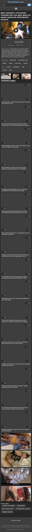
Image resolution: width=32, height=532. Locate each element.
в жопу (8, 67)
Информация (10, 45)
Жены (11, 63)
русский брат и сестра (23, 508)
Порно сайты (22, 529)
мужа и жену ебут (7, 508)
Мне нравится (8, 42)
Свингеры (13, 60)
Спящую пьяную (7, 512)
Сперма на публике (8, 505)
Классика (18, 63)
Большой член (23, 60)
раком (5, 70)
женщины (16, 67)
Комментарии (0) (20, 45)
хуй (23, 67)
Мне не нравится (12, 42)
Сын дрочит (21, 505)
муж (10, 70)
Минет (5, 63)
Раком (25, 63)
